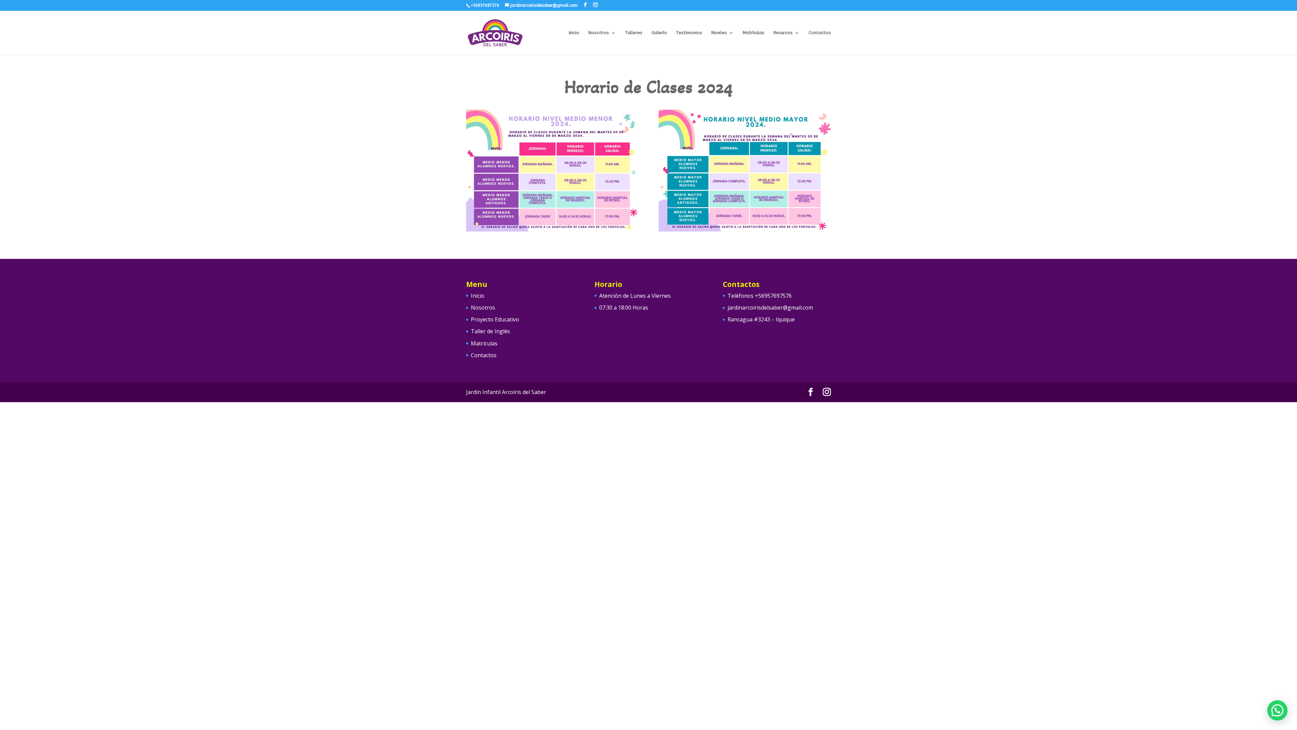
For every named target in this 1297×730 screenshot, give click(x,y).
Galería (659, 32)
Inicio (574, 32)
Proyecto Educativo (495, 319)
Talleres (633, 32)
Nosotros (598, 32)
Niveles (719, 32)
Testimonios (689, 32)
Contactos (820, 32)
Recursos (783, 32)
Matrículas (753, 32)
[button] (1277, 710)
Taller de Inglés (490, 331)
